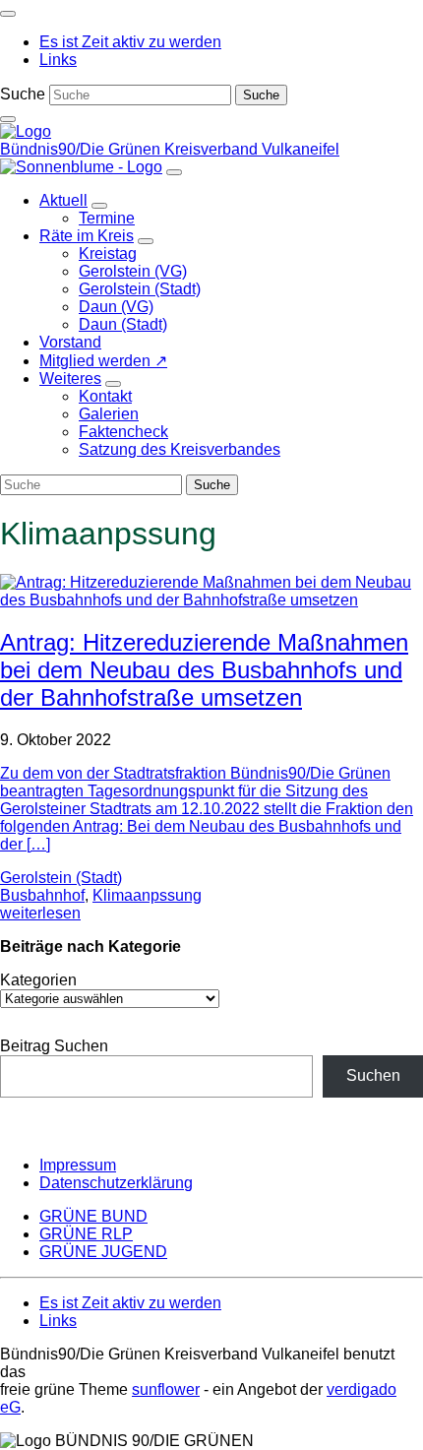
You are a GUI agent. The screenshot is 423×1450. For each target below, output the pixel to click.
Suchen (373, 1075)
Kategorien (38, 980)
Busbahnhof (42, 895)
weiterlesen (40, 913)
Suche (22, 94)
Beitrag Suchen (54, 1046)
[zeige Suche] (8, 119)
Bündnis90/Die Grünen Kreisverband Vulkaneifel (169, 149)
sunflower (166, 1389)
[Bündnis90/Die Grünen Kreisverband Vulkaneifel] (25, 131)
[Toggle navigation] (8, 14)
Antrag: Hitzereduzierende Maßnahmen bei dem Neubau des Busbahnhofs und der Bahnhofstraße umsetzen (204, 670)
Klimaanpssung (147, 895)
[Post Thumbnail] (211, 600)
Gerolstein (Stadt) (61, 877)
